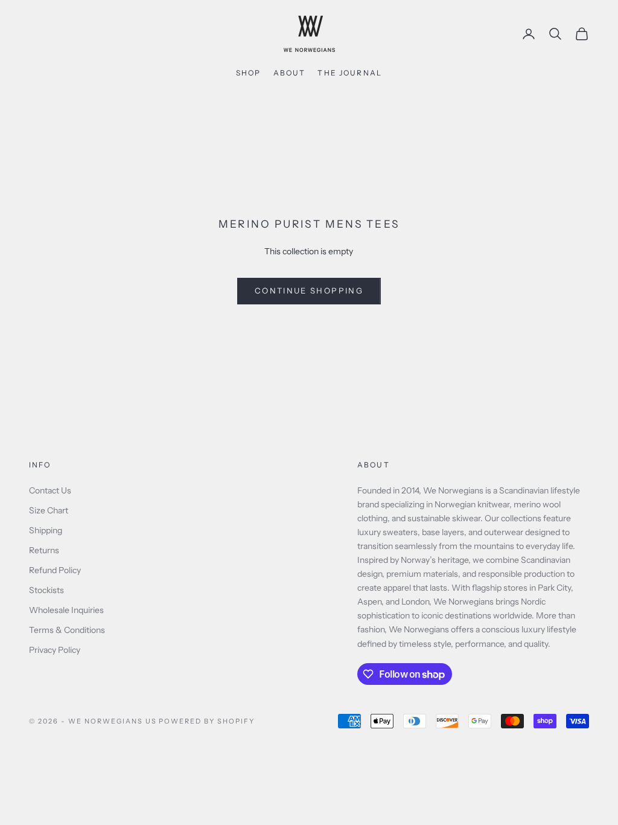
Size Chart (48, 510)
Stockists (46, 590)
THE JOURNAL (349, 72)
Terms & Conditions (67, 629)
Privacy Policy (54, 649)
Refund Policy (55, 570)
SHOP (248, 72)
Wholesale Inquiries (66, 610)
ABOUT (289, 72)
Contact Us (50, 490)
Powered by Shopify (207, 721)
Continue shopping (309, 290)
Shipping (45, 530)
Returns (44, 550)
